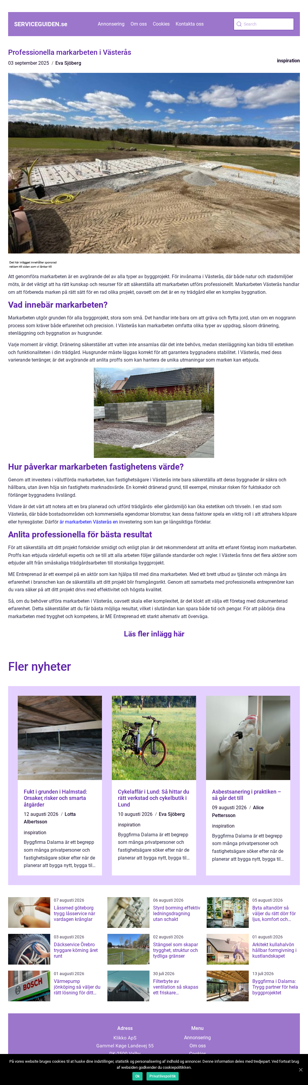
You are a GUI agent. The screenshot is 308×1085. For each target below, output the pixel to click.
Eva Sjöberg (68, 63)
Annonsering (111, 24)
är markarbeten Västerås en (89, 522)
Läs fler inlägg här (154, 634)
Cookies (161, 24)
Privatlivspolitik (162, 1076)
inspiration (288, 61)
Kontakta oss (190, 24)
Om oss (139, 24)
